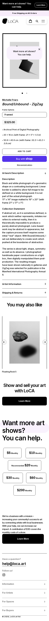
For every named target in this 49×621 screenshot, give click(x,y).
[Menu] (43, 21)
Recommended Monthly (24, 465)
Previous (2, 340)
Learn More (40, 5)
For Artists (7, 593)
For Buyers (8, 610)
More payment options (24, 165)
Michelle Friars (10, 100)
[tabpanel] (24, 60)
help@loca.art (14, 564)
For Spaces (8, 601)
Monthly (12, 453)
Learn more (24, 401)
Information (8, 584)
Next (45, 340)
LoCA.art (14, 617)
